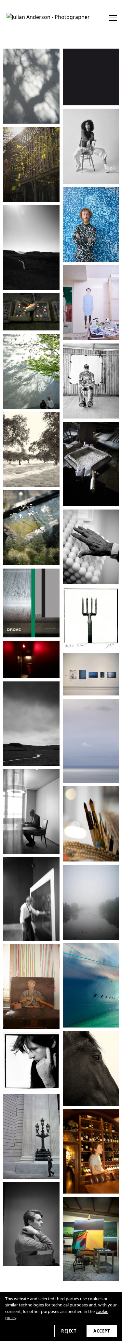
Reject (68, 1331)
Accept (101, 1331)
